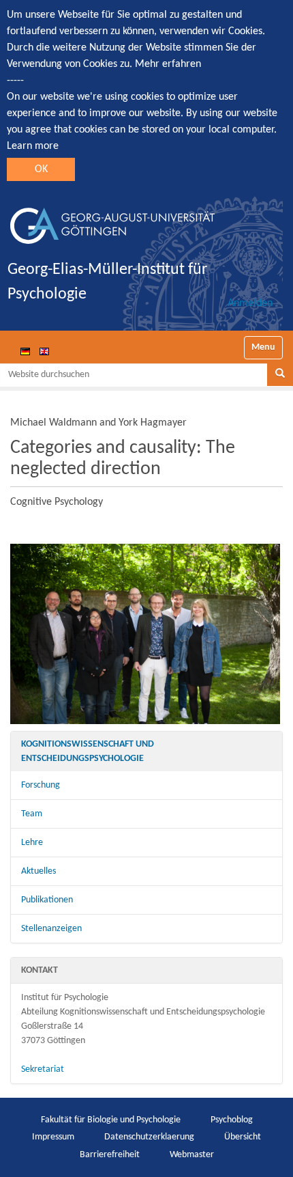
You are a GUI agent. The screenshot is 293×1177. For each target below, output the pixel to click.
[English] (44, 351)
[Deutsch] (25, 351)
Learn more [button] (33, 146)
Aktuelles (38, 871)
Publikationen (47, 900)
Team (31, 814)
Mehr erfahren (168, 64)
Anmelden (250, 303)
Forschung (40, 785)
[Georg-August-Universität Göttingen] (112, 220)
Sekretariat (42, 1069)
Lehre (32, 842)
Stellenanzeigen (51, 929)
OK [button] (41, 169)
